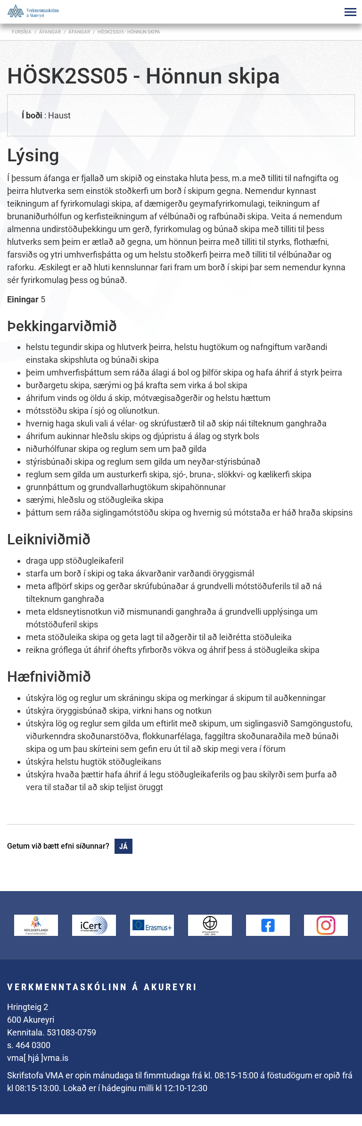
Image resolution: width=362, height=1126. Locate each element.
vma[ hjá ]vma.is (37, 1058)
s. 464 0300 (28, 1045)
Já (123, 846)
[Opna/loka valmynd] (350, 12)
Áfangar (79, 31)
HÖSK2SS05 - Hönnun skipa (129, 31)
